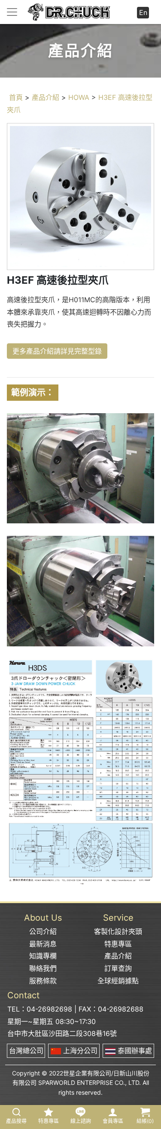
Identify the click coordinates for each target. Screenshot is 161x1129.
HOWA (78, 97)
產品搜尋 (16, 1121)
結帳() (145, 1121)
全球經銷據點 (118, 980)
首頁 (16, 97)
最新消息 (43, 944)
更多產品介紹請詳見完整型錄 (57, 351)
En (143, 12)
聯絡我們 (43, 968)
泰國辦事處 (133, 1050)
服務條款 (43, 980)
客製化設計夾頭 (118, 931)
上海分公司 (79, 1050)
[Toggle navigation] (12, 12)
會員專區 (113, 1121)
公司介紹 (43, 931)
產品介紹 (45, 97)
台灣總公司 (26, 1050)
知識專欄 (43, 956)
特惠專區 (118, 944)
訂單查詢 (118, 968)
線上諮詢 (80, 1121)
